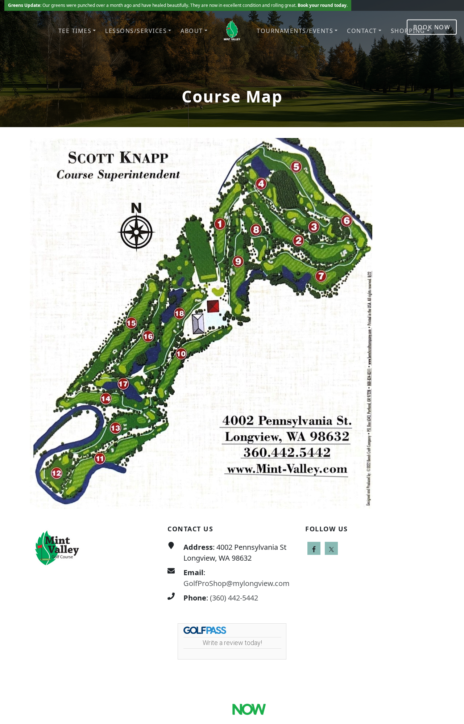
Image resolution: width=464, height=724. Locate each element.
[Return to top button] (449, 495)
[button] (77, 31)
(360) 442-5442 (234, 598)
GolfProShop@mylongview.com (236, 583)
